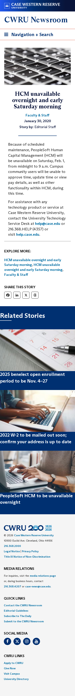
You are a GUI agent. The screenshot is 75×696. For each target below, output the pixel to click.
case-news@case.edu (38, 586)
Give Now (10, 668)
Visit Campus (12, 673)
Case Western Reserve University (34, 535)
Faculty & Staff (16, 275)
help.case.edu (27, 234)
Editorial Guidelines (16, 610)
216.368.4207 (12, 586)
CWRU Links (14, 656)
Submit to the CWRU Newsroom (24, 621)
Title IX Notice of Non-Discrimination (27, 556)
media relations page (43, 575)
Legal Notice (12, 551)
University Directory (16, 679)
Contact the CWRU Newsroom (23, 605)
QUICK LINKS (14, 599)
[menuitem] (37, 605)
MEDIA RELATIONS (19, 569)
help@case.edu (47, 223)
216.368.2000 (12, 546)
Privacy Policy (30, 551)
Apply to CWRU (13, 663)
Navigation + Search (27, 35)
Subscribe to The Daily (17, 616)
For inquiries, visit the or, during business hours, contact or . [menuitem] (30, 581)
